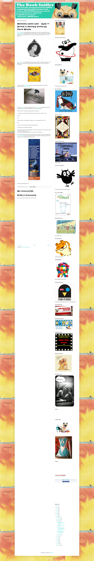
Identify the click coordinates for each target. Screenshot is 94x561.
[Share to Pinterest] (34, 186)
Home (34, 245)
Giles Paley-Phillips (20, 135)
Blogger (51, 552)
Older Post (49, 245)
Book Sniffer (38, 107)
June (58, 539)
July (58, 537)
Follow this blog (65, 481)
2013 (57, 513)
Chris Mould (19, 32)
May (58, 540)
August (58, 536)
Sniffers (22, 107)
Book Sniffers (27, 86)
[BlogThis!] (31, 186)
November (59, 519)
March (58, 543)
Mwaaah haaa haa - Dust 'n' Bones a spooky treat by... (60, 532)
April (58, 542)
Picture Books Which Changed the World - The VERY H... (61, 528)
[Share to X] (32, 186)
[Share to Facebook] (33, 186)
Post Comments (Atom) (26, 247)
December (59, 517)
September (59, 534)
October (58, 520)
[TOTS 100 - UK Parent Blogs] (60, 417)
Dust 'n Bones (26, 85)
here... (29, 131)
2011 (57, 516)
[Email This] (30, 186)
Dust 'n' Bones (20, 62)
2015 (57, 510)
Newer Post (20, 245)
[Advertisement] (34, 235)
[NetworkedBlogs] (65, 479)
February (58, 545)
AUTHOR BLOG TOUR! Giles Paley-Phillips (61, 523)
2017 (57, 507)
